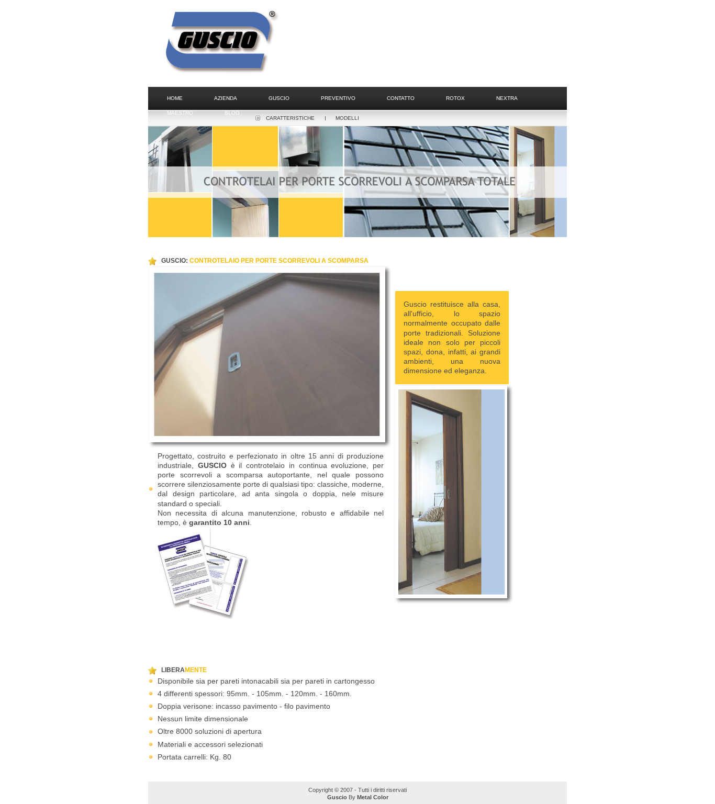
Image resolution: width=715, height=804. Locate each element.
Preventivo (338, 98)
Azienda (225, 98)
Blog (232, 113)
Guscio (279, 98)
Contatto (401, 98)
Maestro (180, 113)
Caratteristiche (290, 118)
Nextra (507, 98)
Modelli (347, 118)
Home (175, 98)
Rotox (455, 98)
